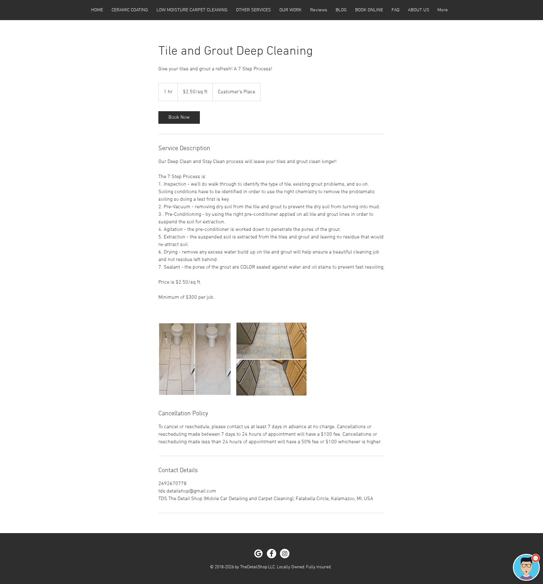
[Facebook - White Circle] (271, 553)
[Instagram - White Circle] (284, 553)
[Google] (258, 553)
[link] (179, 117)
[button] (526, 567)
